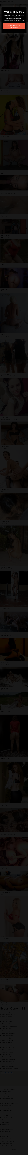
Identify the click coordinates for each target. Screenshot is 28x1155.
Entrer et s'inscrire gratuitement (14, 26)
